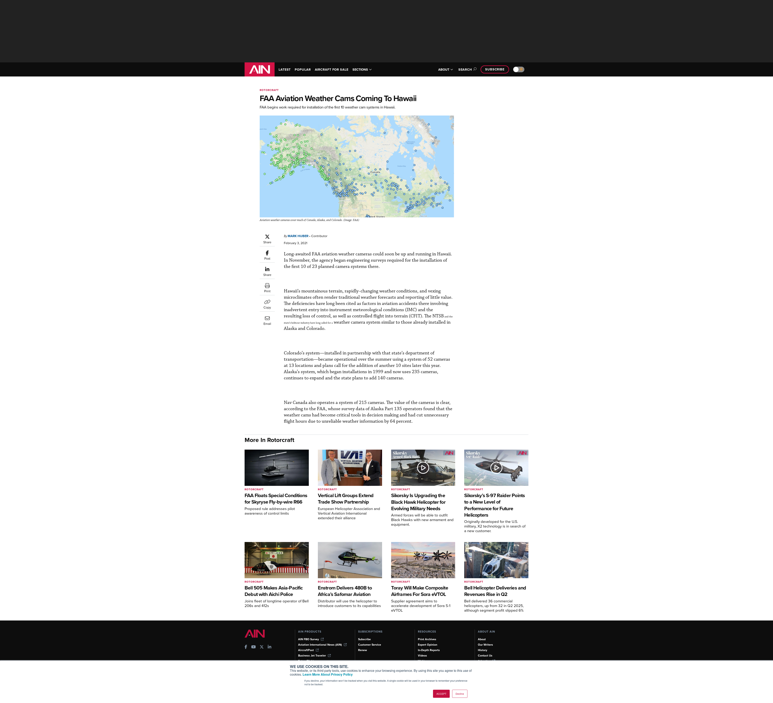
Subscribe (494, 69)
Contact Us (485, 655)
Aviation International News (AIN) (320, 644)
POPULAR (303, 69)
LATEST (285, 69)
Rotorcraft (269, 90)
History (482, 650)
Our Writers (485, 644)
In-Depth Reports (429, 650)
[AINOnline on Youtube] (253, 647)
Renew (362, 650)
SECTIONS (360, 69)
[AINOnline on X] (262, 647)
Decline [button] (460, 693)
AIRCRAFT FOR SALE (331, 69)
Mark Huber (298, 236)
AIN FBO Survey (308, 639)
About (482, 639)
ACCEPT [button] (441, 693)
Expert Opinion (427, 644)
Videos (422, 655)
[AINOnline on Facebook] (246, 647)
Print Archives (427, 639)
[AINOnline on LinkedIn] (269, 647)
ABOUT (443, 69)
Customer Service (369, 644)
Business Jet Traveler (312, 655)
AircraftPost (306, 650)
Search (465, 69)
